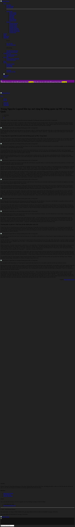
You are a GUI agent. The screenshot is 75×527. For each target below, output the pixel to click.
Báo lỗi (5, 100)
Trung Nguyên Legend (69, 279)
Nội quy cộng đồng (8, 496)
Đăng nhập (6, 75)
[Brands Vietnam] (5, 1)
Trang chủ (6, 102)
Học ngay (31, 82)
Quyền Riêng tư (7, 494)
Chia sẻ (5, 98)
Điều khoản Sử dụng (8, 493)
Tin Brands (6, 105)
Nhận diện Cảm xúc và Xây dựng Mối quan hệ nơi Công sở (17, 82)
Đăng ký (6, 76)
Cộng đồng (6, 104)
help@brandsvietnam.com (10, 505)
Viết (1, 79)
